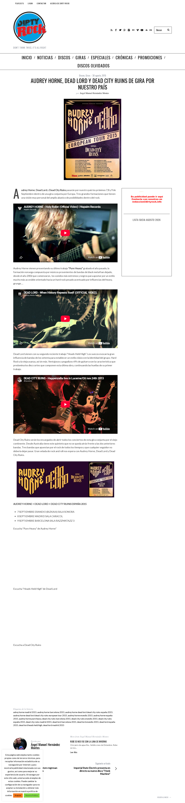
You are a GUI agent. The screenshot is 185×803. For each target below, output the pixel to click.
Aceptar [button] (18, 795)
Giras (88, 75)
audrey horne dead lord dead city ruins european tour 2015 (40, 715)
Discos (82, 75)
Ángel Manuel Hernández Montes (94, 93)
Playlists (19, 3)
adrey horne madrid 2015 (25, 712)
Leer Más (73, 752)
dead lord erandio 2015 (88, 722)
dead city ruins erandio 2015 (84, 718)
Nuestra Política (31, 795)
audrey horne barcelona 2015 (50, 712)
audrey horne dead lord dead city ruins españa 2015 (89, 712)
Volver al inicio (163, 797)
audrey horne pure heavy (30, 718)
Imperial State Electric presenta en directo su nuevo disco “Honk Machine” (92, 768)
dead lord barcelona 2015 (64, 722)
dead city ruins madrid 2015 (39, 722)
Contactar (41, 3)
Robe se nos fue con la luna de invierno (88, 741)
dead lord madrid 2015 (53, 725)
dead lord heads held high (30, 725)
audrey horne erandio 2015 (80, 715)
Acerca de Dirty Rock (59, 3)
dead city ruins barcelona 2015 (56, 718)
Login (30, 3)
